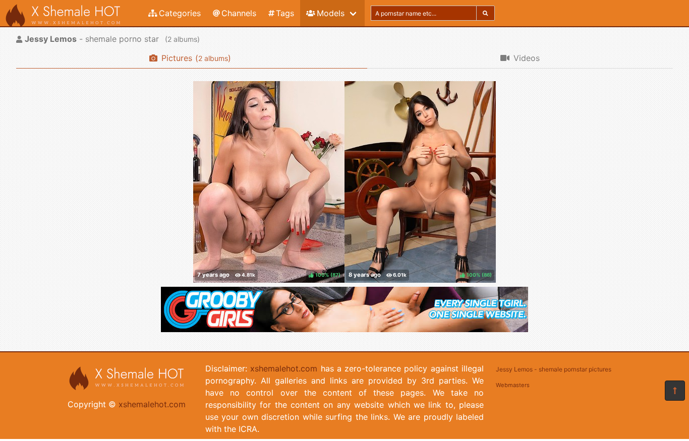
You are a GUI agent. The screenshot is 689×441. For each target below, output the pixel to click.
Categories (180, 13)
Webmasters (513, 385)
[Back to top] (675, 391)
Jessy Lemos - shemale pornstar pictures (553, 369)
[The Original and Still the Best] (344, 329)
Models (330, 13)
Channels (238, 13)
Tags (285, 13)
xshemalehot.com (152, 404)
